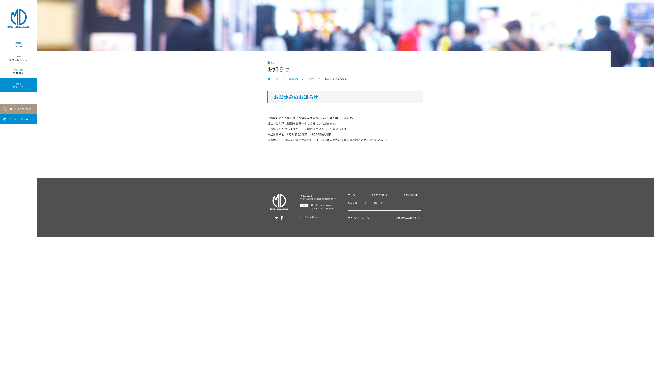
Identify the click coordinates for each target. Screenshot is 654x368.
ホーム (18, 44)
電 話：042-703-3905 (322, 205)
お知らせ (18, 85)
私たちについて (18, 58)
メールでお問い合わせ (21, 119)
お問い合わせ (411, 195)
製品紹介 (18, 71)
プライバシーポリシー (360, 218)
